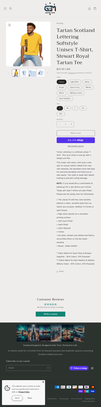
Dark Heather (65, 99)
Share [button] (61, 271)
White (88, 87)
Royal (61, 87)
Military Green (76, 93)
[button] (5, 8)
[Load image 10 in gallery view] (24, 73)
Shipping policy (90, 398)
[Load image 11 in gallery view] (32, 73)
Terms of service (76, 398)
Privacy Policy (23, 392)
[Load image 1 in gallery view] (15, 73)
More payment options (76, 146)
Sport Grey (74, 87)
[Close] (43, 382)
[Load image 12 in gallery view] (40, 73)
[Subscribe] (47, 368)
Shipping (71, 73)
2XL (60, 114)
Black (61, 93)
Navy (87, 82)
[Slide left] (9, 73)
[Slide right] (47, 73)
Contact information (88, 401)
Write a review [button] (50, 314)
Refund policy (52, 398)
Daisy (61, 82)
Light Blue (74, 82)
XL (83, 108)
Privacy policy (64, 398)
